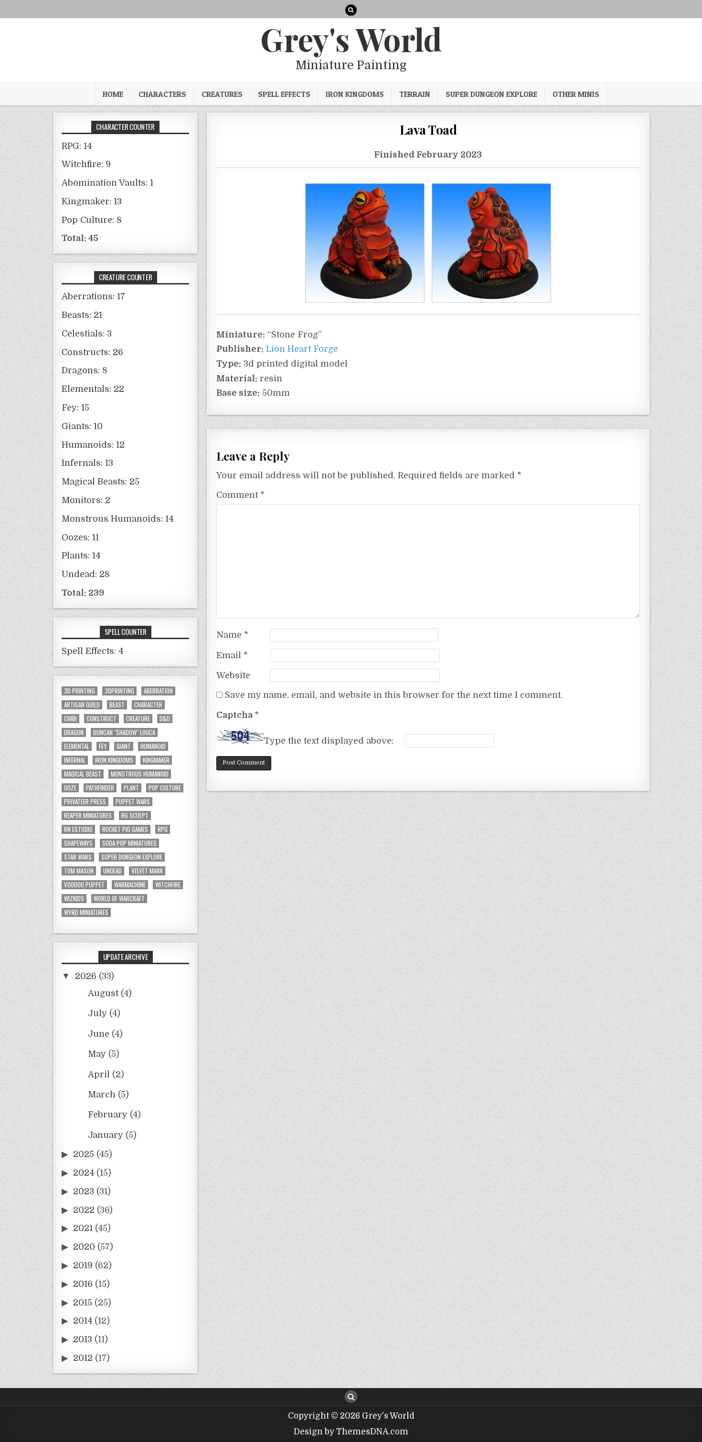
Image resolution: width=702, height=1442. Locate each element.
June (98, 1034)
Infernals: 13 (87, 463)
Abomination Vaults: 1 (107, 183)
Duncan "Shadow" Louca (124, 732)
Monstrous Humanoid (140, 774)
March (102, 1094)
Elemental (76, 746)
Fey (103, 746)
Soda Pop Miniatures (129, 843)
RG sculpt (135, 815)
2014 (82, 1321)
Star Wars (78, 857)
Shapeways (78, 843)
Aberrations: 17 (93, 296)
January (105, 1135)
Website (233, 675)
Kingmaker (156, 760)
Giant (124, 746)
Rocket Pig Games (125, 829)
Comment (240, 495)
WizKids (74, 898)
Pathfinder (100, 787)
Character (148, 704)
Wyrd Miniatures (86, 912)
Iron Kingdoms (355, 94)
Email (232, 655)
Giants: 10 (82, 426)
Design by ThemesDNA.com (351, 1431)
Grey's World (351, 38)
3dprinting (119, 690)
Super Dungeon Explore (491, 94)
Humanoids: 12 (93, 445)
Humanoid (153, 746)
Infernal (74, 760)
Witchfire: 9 (86, 164)
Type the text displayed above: (329, 741)
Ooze (70, 787)
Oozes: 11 (80, 537)
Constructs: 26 (92, 352)
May (97, 1054)
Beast (117, 704)
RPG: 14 (77, 146)
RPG (163, 829)
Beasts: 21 (82, 315)
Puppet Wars (133, 801)
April (99, 1074)
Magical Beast (82, 774)
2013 (82, 1339)
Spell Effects (284, 94)
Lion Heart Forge (302, 349)
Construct (101, 718)
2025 (83, 1154)
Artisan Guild (82, 704)
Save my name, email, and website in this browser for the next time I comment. (394, 695)
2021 (83, 1228)
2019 (83, 1265)
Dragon (74, 732)
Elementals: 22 (93, 389)
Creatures (222, 94)
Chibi (70, 718)
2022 (84, 1210)
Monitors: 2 (86, 500)
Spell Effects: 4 (92, 651)
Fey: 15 (75, 407)
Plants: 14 (81, 555)
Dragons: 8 (84, 370)
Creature (138, 718)
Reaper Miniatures (88, 815)
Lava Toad (428, 129)
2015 (82, 1302)
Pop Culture (165, 787)
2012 (83, 1358)
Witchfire (168, 884)
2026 (85, 976)
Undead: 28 (86, 574)
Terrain (414, 94)
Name (232, 635)
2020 (84, 1247)
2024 (83, 1173)
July (97, 1013)
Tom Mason (79, 870)
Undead (112, 870)
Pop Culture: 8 (92, 220)
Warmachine (130, 884)
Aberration (158, 690)
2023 (83, 1191)
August (103, 993)
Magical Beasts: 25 (100, 481)
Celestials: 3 (87, 333)
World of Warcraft (119, 898)
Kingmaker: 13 (92, 201)
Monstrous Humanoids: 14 (117, 519)
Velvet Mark (147, 870)
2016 (83, 1284)
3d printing (79, 690)
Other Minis (576, 94)
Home (113, 94)
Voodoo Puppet (84, 884)
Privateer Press (85, 801)
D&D (165, 718)
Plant (131, 787)
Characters (162, 94)
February (108, 1114)
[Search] (351, 10)
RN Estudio (78, 829)
